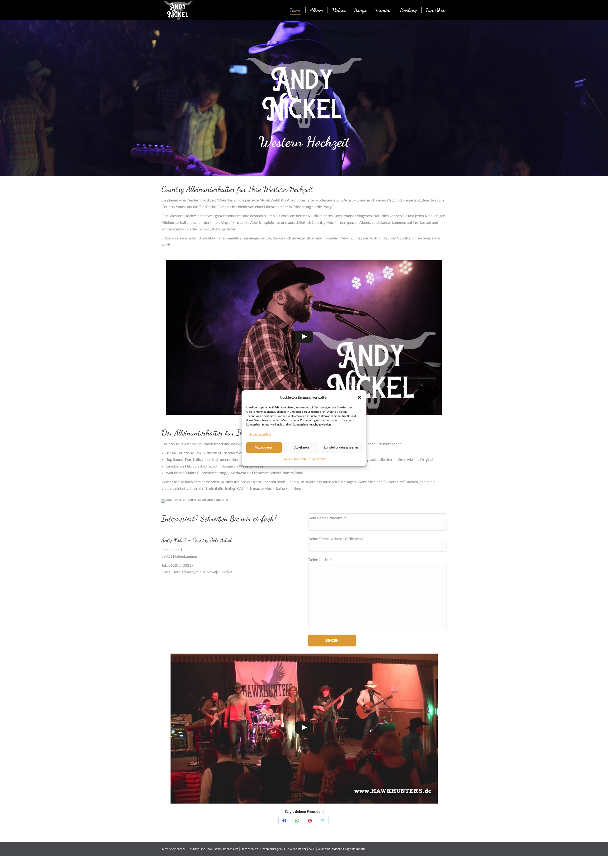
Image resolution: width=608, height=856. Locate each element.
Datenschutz (302, 459)
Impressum (319, 459)
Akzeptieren (264, 447)
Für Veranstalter (295, 849)
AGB (312, 849)
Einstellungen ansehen (341, 447)
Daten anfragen (271, 849)
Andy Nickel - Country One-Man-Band (195, 849)
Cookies (287, 459)
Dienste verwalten (260, 434)
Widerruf (324, 849)
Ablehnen (301, 447)
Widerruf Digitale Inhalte (349, 849)
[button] (359, 397)
